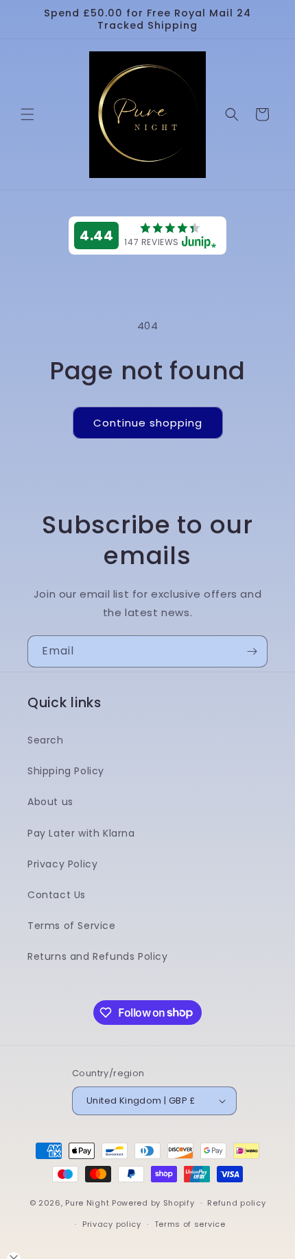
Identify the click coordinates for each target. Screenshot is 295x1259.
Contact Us (56, 895)
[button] (27, 114)
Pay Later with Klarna (81, 833)
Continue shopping (147, 423)
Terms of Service (71, 925)
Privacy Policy (62, 864)
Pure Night (87, 1202)
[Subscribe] (252, 651)
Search (45, 740)
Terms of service (190, 1224)
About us (50, 802)
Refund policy (236, 1202)
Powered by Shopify (153, 1202)
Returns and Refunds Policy (97, 956)
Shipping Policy (65, 771)
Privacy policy (111, 1224)
